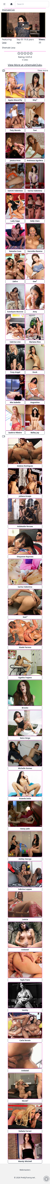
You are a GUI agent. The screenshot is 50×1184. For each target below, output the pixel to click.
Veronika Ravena (34, 251)
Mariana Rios (35, 342)
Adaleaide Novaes (25, 526)
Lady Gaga (15, 221)
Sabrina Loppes (25, 889)
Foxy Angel (15, 372)
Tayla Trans (25, 980)
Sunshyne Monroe (15, 311)
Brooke (25, 708)
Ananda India (25, 798)
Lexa (4, 42)
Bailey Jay (35, 432)
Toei (35, 130)
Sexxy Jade (25, 828)
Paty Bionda (15, 130)
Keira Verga (25, 738)
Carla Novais (25, 1040)
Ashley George (25, 859)
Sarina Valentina (35, 190)
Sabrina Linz (15, 342)
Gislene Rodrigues (25, 466)
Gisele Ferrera (25, 647)
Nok (25, 617)
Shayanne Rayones (25, 556)
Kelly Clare (34, 221)
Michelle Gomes (25, 768)
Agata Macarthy (15, 100)
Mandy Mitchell (25, 1161)
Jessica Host (15, 160)
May (35, 100)
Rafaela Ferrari (25, 1131)
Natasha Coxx (15, 251)
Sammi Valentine (15, 190)
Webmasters (25, 1170)
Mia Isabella (15, 402)
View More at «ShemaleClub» (25, 65)
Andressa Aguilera (35, 160)
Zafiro (15, 281)
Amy (35, 311)
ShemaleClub (8, 9)
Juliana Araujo (25, 496)
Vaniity (25, 1010)
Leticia (25, 919)
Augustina (34, 402)
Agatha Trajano (25, 677)
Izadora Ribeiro (15, 432)
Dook (35, 372)
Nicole (25, 1100)
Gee (35, 281)
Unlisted (25, 949)
